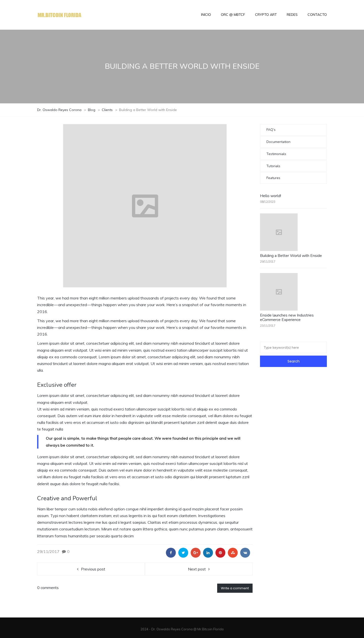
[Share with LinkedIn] (208, 553)
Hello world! (270, 196)
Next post (197, 569)
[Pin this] (220, 553)
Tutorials (273, 166)
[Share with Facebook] (171, 553)
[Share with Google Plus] (196, 553)
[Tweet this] (183, 553)
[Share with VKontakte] (245, 553)
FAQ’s (271, 129)
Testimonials (276, 154)
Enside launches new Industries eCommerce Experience (287, 317)
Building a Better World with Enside (291, 255)
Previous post (93, 569)
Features (273, 178)
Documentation (278, 141)
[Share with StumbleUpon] (233, 553)
